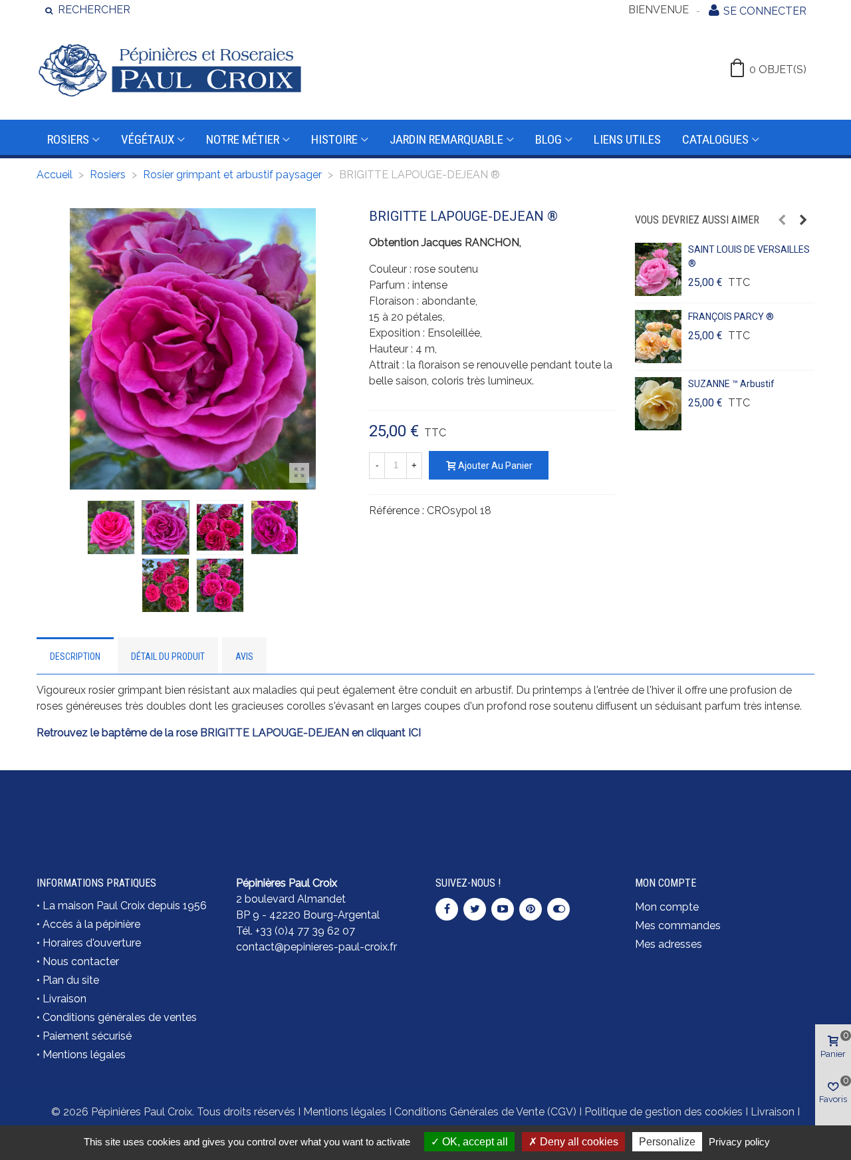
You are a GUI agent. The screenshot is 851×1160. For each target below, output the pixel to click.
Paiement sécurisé (87, 1036)
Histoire (334, 139)
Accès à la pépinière (91, 924)
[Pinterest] (530, 909)
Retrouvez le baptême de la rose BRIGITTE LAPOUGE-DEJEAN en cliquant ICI (229, 732)
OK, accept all (473, 1141)
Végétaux (147, 139)
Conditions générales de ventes (120, 1017)
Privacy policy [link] (739, 1141)
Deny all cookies (577, 1141)
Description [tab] (75, 656)
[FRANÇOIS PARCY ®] (658, 336)
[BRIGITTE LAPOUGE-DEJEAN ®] (299, 473)
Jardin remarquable (446, 139)
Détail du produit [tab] (168, 656)
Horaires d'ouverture (92, 943)
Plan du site (71, 980)
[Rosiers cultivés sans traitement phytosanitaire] (525, 808)
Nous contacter (81, 961)
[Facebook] (446, 909)
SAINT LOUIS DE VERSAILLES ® (749, 256)
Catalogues (715, 139)
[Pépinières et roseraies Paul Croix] (170, 70)
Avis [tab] (244, 656)
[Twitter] (474, 909)
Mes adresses (668, 944)
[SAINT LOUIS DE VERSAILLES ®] (658, 269)
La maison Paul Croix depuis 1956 (125, 905)
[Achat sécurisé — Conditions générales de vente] (126, 808)
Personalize (667, 1141)
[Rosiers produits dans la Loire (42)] (724, 800)
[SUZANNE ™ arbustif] (658, 403)
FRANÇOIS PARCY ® (731, 316)
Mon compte (667, 907)
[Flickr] (558, 909)
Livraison (64, 998)
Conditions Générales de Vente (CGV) (485, 1111)
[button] (782, 220)
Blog (548, 139)
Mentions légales (84, 1054)
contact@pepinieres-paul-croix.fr (316, 947)
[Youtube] (502, 909)
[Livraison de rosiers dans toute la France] (326, 808)
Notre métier (242, 139)
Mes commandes (678, 925)
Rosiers (68, 139)
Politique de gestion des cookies (663, 1111)
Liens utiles (627, 139)
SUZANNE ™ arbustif (731, 383)
